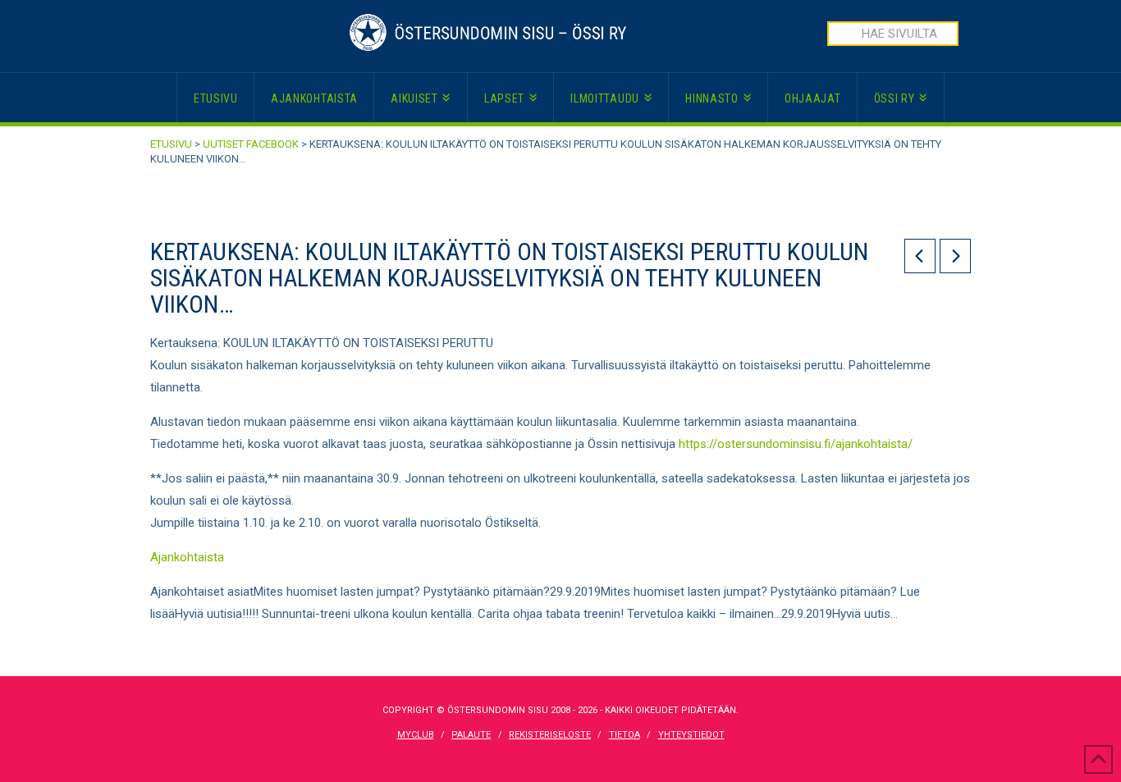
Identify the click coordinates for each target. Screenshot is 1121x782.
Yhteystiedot (691, 734)
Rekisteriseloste (550, 734)
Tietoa (624, 734)
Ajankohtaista (187, 557)
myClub (415, 734)
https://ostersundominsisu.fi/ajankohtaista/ (796, 444)
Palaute (471, 734)
